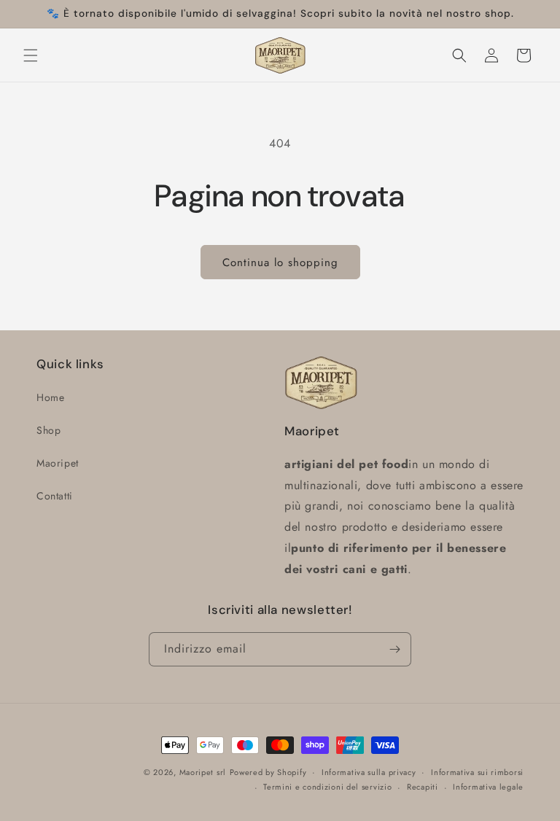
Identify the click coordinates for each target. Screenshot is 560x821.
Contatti (54, 496)
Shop (48, 430)
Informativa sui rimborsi (477, 772)
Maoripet (57, 463)
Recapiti (422, 787)
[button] (31, 55)
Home (50, 397)
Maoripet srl (202, 772)
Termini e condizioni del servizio (327, 787)
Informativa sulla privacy (369, 772)
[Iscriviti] (394, 649)
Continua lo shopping (280, 262)
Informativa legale (488, 787)
